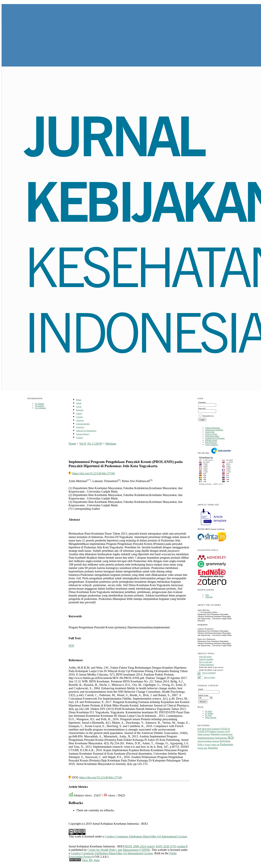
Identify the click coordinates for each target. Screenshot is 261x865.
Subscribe (209, 597)
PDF (71, 645)
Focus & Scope (211, 434)
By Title (208, 715)
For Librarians (40, 408)
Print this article (205, 656)
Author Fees (210, 432)
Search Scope (203, 695)
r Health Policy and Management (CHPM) (124, 849)
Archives (80, 420)
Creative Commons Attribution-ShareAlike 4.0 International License (146, 836)
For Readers (39, 404)
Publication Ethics (212, 436)
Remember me (208, 416)
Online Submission (212, 428)
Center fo (93, 849)
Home (78, 400)
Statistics (80, 427)
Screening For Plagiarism (215, 438)
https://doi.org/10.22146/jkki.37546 (93, 473)
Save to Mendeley (209, 673)
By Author (209, 713)
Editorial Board (211, 440)
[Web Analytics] (75, 860)
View (207, 595)
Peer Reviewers (211, 442)
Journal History (83, 434)
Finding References (206, 665)
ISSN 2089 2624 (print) (140, 846)
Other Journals (210, 717)
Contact (79, 437)
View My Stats (91, 860)
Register (79, 410)
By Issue (208, 711)
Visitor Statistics (211, 444)
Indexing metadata (206, 659)
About (79, 403)
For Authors (39, 406)
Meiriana (110, 443)
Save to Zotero (209, 677)
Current (79, 417)
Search (79, 413)
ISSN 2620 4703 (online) (171, 846)
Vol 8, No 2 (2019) (90, 443)
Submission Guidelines (214, 430)
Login (78, 406)
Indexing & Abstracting (86, 431)
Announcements (83, 424)
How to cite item (205, 662)
